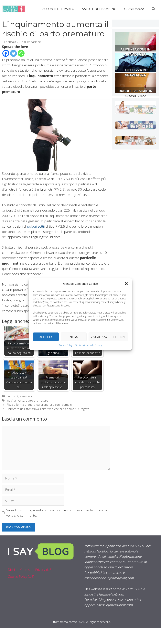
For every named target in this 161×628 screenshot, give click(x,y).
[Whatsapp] (21, 53)
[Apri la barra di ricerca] (153, 9)
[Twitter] (13, 53)
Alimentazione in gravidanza (135, 52)
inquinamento (15, 400)
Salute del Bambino (99, 9)
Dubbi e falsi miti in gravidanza (135, 93)
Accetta (45, 337)
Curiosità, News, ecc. (19, 396)
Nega (74, 337)
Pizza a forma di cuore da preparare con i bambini (39, 404)
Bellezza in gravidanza (135, 72)
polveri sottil (35, 226)
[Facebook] (5, 53)
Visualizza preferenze (108, 337)
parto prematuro (37, 400)
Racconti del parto (57, 9)
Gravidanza (134, 9)
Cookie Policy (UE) (21, 576)
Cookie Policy (65, 345)
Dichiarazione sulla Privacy (88, 345)
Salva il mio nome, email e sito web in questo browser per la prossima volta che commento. (56, 513)
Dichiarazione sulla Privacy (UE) (30, 569)
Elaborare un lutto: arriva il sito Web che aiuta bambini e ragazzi (48, 409)
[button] (126, 283)
